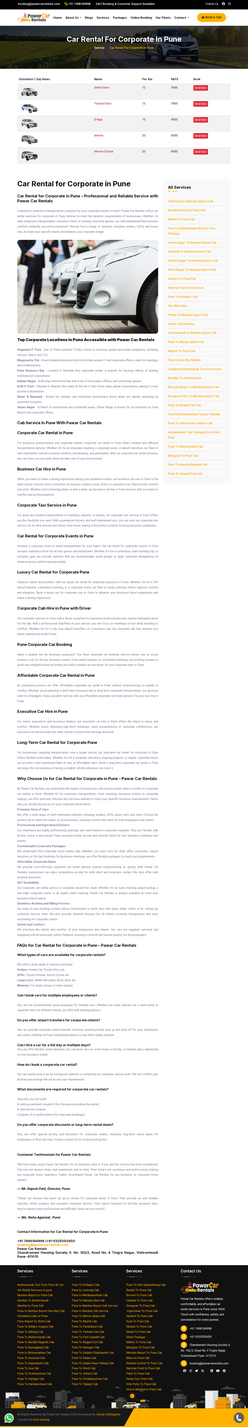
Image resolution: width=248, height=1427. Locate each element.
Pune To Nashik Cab (84, 1321)
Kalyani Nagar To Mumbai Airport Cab (193, 260)
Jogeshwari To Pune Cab (142, 1311)
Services (103, 17)
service (99, 48)
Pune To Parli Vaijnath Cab (88, 1337)
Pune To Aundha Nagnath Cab (188, 464)
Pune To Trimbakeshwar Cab (90, 1379)
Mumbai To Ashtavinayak (184, 378)
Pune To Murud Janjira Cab (186, 342)
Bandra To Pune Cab (139, 1290)
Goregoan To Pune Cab (140, 1305)
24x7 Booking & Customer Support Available (125, 4)
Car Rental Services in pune (34, 1290)
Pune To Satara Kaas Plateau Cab (190, 423)
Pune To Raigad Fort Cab (184, 405)
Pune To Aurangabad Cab (33, 1347)
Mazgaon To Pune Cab (183, 455)
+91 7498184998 (79, 4)
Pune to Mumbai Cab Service (90, 1311)
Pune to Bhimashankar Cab (34, 1352)
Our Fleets (163, 17)
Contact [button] (180, 17)
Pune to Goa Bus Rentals (184, 360)
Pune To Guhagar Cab (30, 1379)
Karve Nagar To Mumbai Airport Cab (192, 269)
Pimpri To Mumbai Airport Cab (188, 315)
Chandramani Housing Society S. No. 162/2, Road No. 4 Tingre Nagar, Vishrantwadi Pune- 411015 (206, 1350)
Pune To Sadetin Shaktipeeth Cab (93, 1352)
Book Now (200, 87)
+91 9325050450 (201, 1336)
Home (57, 17)
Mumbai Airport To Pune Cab (144, 1352)
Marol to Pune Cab (138, 1358)
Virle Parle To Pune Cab (141, 1384)
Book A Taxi (213, 17)
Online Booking (141, 17)
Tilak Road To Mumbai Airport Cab (190, 201)
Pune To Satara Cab (84, 1358)
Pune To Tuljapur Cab (85, 1384)
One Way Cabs (177, 306)
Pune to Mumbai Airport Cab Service (95, 1305)
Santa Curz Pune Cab (139, 1379)
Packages (120, 17)
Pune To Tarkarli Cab (84, 1373)
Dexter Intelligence (108, 1414)
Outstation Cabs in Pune (32, 1316)
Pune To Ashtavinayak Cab (34, 1337)
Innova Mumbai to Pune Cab (144, 1389)
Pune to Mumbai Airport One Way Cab (41, 1311)
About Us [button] (72, 17)
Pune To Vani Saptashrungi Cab (146, 1285)
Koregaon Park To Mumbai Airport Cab (193, 396)
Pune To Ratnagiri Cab (85, 1347)
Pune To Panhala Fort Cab (88, 1332)
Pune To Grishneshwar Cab (34, 1373)
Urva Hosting (41, 1419)
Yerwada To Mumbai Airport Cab (189, 251)
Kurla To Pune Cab (137, 1321)
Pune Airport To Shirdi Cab (33, 1321)
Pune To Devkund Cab (31, 1358)
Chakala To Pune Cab (139, 1300)
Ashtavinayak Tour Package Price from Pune (194, 435)
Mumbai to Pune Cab (30, 1305)
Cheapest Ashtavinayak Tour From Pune (194, 369)
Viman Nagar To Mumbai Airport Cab (192, 242)
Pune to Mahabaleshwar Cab (90, 1295)
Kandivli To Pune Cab (182, 279)
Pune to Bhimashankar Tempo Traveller (194, 414)
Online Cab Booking (181, 324)
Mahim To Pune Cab (181, 219)
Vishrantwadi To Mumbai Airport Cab (192, 333)
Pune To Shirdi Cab (84, 1368)
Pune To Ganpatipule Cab (33, 1363)
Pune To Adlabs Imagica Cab (35, 1326)
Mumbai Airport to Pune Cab (186, 210)
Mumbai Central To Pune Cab (144, 1363)
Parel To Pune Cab (138, 1373)
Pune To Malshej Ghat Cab (185, 446)
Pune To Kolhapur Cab (183, 296)
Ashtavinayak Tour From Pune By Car (40, 1285)
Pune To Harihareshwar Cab (34, 1384)
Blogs (89, 17)
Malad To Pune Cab (138, 1332)
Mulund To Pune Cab (181, 351)
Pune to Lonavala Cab (85, 1290)
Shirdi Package (135, 1337)
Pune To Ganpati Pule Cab (185, 473)
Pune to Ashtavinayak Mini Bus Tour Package (192, 231)
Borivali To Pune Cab (139, 1295)
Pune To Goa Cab (28, 1368)
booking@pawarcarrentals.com (38, 4)
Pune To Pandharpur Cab (87, 1326)
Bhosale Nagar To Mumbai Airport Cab (193, 387)
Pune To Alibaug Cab (30, 1332)
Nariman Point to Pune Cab (186, 288)
